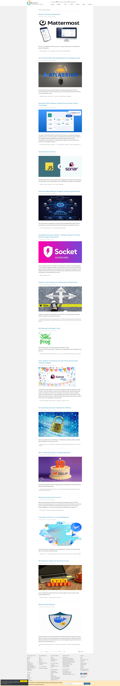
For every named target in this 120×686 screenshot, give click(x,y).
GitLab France (29, 670)
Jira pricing (60, 553)
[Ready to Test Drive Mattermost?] (59, 44)
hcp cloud (68, 320)
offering (72, 444)
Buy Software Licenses (84, 659)
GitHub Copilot (29, 680)
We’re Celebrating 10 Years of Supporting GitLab (54, 452)
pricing (76, 353)
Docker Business (58, 644)
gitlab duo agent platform (61, 227)
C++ (56, 144)
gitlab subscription (60, 510)
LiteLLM (28, 674)
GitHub (28, 659)
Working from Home (66, 669)
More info (9, 683)
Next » (60, 651)
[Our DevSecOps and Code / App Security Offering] (58, 437)
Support (77, 4)
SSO (39, 645)
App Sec (41, 275)
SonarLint (48, 144)
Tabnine (28, 676)
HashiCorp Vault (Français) (55, 677)
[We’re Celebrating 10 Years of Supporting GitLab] (60, 482)
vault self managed (75, 320)
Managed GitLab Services (46, 490)
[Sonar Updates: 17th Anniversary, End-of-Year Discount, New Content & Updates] (57, 387)
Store (65, 4)
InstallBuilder (53, 660)
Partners (81, 665)
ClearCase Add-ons (66, 655)
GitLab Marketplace (30, 665)
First (42, 651)
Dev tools (57, 597)
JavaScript (45, 184)
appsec (63, 400)
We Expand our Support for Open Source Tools (53, 561)
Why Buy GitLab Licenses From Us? (49, 497)
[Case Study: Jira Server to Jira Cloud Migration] (60, 546)
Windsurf (28, 679)
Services (71, 4)
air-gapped (50, 444)
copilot (63, 444)
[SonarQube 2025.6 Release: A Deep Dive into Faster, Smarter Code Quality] (60, 132)
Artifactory (42, 353)
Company (90, 4)
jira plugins (55, 553)
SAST (66, 400)
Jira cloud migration (49, 553)
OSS (60, 597)
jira (58, 144)
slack (71, 144)
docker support (65, 353)
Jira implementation (62, 96)
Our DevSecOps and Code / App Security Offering (54, 408)
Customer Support (52, 597)
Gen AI (41, 227)
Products (52, 4)
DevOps (41, 184)
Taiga (40, 657)
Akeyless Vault (53, 676)
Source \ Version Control (31, 655)
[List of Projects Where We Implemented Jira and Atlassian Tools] (60, 87)
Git (40, 510)
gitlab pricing (54, 510)
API (53, 444)
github (65, 444)
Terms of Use (82, 677)
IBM (71, 320)
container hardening (57, 444)
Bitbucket (45, 96)
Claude (28, 675)
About (81, 658)
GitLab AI (46, 227)
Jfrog (53, 353)
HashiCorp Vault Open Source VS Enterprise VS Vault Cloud (57, 282)
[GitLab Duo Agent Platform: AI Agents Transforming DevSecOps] (60, 221)
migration (79, 553)
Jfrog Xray (56, 353)
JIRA (52, 96)
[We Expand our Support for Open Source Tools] (60, 590)
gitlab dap (55, 227)
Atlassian (41, 96)
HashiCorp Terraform (54, 672)
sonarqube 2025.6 (76, 144)
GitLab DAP (29, 677)
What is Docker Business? (46, 604)
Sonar (41, 144)
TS (80, 144)
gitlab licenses (49, 510)
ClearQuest (41, 659)
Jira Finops (56, 96)
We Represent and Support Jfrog (49, 328)
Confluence (49, 96)
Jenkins (52, 657)
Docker (52, 644)
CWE (53, 184)
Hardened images (72, 353)
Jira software (75, 553)
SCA (68, 400)
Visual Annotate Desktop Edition (68, 659)
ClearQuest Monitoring (43, 663)
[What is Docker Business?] (60, 634)
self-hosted (40, 445)
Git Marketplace (30, 664)
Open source (42, 597)
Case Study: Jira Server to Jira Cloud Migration (53, 517)
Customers (82, 666)
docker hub (61, 353)
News (81, 657)
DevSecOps (45, 275)
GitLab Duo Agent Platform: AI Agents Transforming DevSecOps (59, 191)
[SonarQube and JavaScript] (60, 177)
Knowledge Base (83, 664)
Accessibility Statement (84, 670)
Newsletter (46, 400)
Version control (56, 489)
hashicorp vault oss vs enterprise (49, 320)
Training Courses (30, 663)
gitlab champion (63, 489)
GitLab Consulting (69, 489)
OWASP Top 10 (67, 144)
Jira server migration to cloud (67, 553)
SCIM (79, 644)
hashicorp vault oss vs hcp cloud (60, 320)
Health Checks (65, 657)
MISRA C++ (62, 144)
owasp (57, 184)
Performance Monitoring (67, 663)
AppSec (41, 444)
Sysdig (52, 674)
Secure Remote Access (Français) (68, 674)
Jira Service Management (43, 668)
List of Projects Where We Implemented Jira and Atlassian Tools (59, 58)
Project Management (42, 655)
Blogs (84, 4)
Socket (49, 275)
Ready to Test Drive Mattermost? (49, 14)
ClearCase (29, 657)
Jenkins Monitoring (54, 659)
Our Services (82, 660)
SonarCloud (44, 144)
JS (59, 144)
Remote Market (65, 670)
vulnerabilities (61, 184)
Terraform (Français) (54, 679)
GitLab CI (50, 227)
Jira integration (68, 96)
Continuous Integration (55, 655)
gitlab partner (75, 489)
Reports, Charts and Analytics (68, 658)
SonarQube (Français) (54, 666)
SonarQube (52, 144)
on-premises (76, 444)
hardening (69, 444)
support (79, 353)
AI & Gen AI (29, 672)
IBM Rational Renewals (84, 669)
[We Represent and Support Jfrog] (44, 345)
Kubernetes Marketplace (31, 666)
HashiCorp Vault (53, 671)
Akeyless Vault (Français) (55, 678)
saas (79, 444)
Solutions (59, 4)
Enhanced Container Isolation (66, 644)
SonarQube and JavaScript (47, 152)
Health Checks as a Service (67, 664)
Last (64, 651)
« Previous (47, 651)
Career (81, 667)
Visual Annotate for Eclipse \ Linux (68, 660)
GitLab (44, 227)
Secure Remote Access (67, 673)
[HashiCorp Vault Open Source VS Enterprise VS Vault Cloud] (60, 312)
